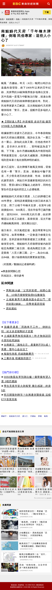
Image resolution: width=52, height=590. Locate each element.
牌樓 (40, 416)
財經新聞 (10, 19)
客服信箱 (14, 585)
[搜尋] (48, 6)
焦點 (18, 19)
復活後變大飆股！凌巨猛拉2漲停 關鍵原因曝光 (43, 450)
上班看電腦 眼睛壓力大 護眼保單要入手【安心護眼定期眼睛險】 (43, 490)
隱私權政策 (40, 585)
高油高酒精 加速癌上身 (26, 450)
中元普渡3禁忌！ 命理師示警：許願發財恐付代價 (8, 470)
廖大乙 (25, 416)
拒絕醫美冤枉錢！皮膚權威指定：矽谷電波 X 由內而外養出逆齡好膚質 (43, 470)
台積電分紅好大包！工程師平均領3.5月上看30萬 (8, 490)
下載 (47, 12)
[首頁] (26, 4)
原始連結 (11, 308)
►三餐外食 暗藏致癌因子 (16, 358)
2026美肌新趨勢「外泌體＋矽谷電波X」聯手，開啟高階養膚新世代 (8, 450)
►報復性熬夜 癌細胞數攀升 (17, 353)
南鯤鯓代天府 (14, 416)
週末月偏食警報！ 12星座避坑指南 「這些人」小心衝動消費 (26, 490)
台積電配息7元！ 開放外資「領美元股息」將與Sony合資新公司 (26, 470)
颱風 (46, 416)
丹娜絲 (33, 416)
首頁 (2, 19)
